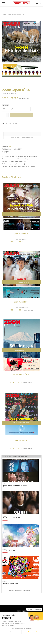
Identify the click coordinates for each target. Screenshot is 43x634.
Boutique (10, 14)
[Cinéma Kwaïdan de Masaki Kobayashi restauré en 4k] (15, 489)
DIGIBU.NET (24, 457)
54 (10, 146)
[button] (38, 21)
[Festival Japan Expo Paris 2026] (9, 554)
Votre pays (5, 105)
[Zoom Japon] (21, 3)
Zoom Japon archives (10, 93)
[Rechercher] (37, 3)
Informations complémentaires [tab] (22, 137)
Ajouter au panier (21, 115)
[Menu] (3, 3)
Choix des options (23, 214)
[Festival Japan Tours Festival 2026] (10, 586)
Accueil (4, 14)
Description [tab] (22, 134)
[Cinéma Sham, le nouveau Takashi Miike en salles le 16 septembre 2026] (15, 522)
